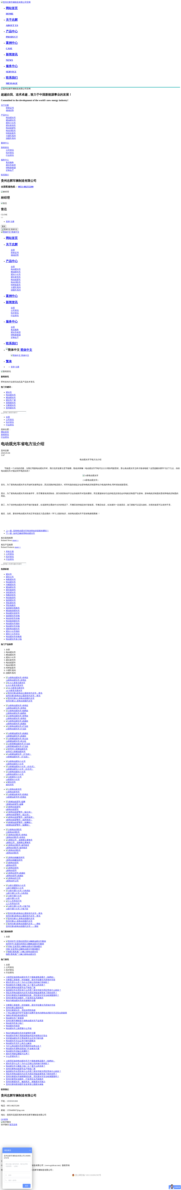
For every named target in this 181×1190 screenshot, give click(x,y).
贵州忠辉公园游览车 (15, 1008)
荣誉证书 (10, 108)
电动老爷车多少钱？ (15, 1023)
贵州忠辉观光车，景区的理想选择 (20, 1010)
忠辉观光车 (11, 405)
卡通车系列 (11, 136)
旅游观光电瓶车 (13, 608)
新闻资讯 (5, 147)
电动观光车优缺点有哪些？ (18, 1051)
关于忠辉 (5, 105)
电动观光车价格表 (14, 636)
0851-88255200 (25, 186)
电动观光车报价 (13, 623)
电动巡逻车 (11, 128)
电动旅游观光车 (13, 621)
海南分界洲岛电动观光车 (17, 1015)
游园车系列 (11, 138)
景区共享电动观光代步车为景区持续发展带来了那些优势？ (31, 993)
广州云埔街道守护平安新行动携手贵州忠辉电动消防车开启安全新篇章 (36, 1013)
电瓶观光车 (11, 579)
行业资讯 (10, 155)
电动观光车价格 (13, 626)
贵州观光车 (11, 408)
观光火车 (10, 577)
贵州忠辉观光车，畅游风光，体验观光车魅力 (25, 1082)
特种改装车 (11, 133)
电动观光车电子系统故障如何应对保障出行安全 (26, 1036)
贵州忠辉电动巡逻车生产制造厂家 (20, 987)
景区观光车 (11, 603)
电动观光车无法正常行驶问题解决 (20, 1041)
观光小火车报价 (13, 631)
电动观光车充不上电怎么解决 (19, 1043)
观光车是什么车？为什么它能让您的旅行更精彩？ (27, 982)
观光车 (9, 392)
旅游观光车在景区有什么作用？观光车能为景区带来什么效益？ (33, 990)
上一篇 (27, 531)
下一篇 (20, 533)
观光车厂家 (11, 400)
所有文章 (10, 551)
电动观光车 (11, 118)
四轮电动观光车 (13, 629)
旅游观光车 (11, 600)
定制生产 (10, 170)
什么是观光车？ (13, 1056)
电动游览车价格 (13, 618)
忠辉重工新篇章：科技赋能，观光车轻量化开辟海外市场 (30, 980)
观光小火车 (11, 123)
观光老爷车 (11, 125)
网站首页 (12, 238)
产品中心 (5, 115)
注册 (12, 221)
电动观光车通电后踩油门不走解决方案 (22, 1049)
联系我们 (5, 175)
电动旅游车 (11, 598)
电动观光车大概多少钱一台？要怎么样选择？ (25, 985)
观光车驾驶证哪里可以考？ (18, 1054)
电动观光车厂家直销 (15, 1018)
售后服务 (10, 162)
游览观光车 (11, 592)
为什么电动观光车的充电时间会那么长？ (23, 1046)
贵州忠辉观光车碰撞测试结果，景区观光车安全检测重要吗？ (32, 995)
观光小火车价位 (13, 634)
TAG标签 (5, 1135)
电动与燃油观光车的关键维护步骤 (20, 1000)
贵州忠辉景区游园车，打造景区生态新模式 (24, 998)
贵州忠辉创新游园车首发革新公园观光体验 (24, 1084)
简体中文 (15, 232)
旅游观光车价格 (13, 616)
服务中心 (5, 160)
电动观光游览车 (13, 613)
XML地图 (5, 1140)
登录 (8, 221)
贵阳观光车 (11, 403)
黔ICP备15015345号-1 (63, 1170)
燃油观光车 (11, 120)
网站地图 (5, 1145)
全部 (13, 250)
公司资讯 (10, 150)
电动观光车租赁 (13, 1026)
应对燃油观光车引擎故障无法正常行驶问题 (24, 1038)
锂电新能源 (11, 168)
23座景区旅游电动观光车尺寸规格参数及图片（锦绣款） (30, 977)
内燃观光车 (11, 585)
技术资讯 (10, 153)
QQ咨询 (4, 1119)
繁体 (3, 226)
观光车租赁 (11, 165)
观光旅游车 (11, 590)
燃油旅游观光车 (13, 611)
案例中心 (5, 143)
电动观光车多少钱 (14, 639)
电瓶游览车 (11, 595)
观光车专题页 (7, 1130)
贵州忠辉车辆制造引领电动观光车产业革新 (24, 1021)
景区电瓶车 (11, 605)
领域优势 (10, 110)
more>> (15, 540)
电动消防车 (11, 131)
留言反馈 (13, 1125)
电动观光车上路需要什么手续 (19, 1028)
